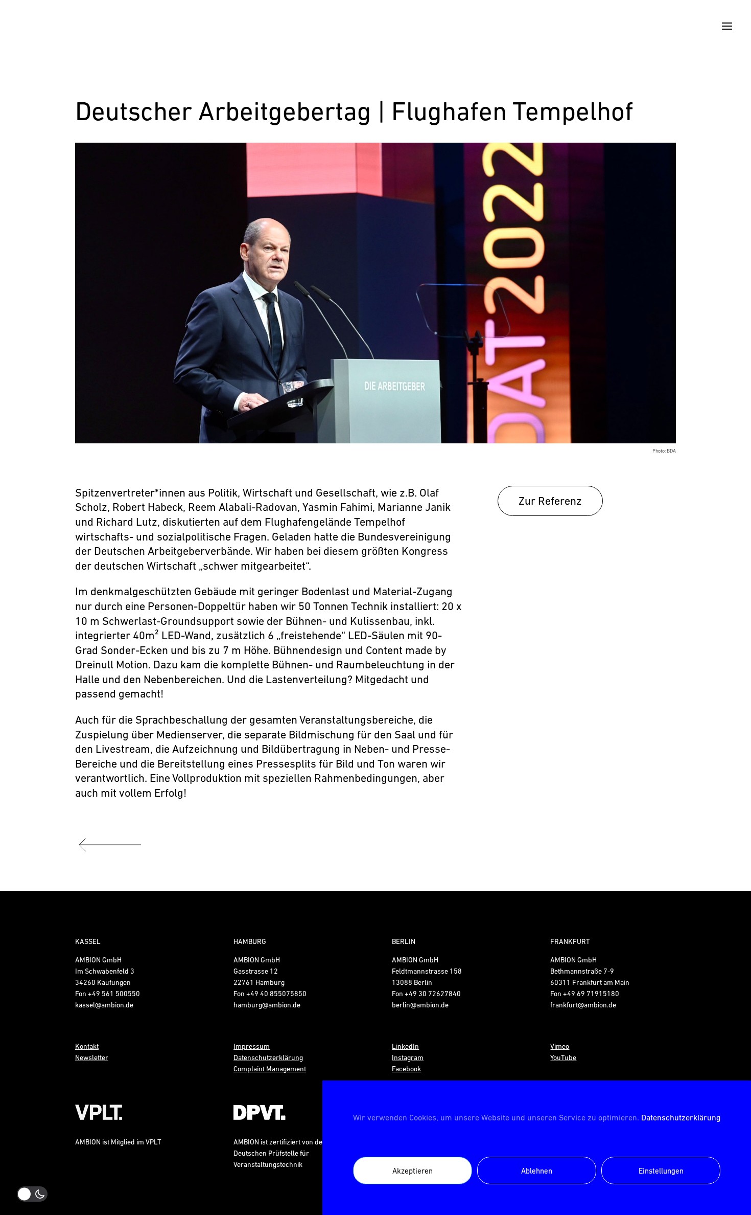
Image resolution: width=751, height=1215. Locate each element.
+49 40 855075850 (276, 993)
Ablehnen (536, 1170)
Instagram (408, 1057)
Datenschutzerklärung (680, 1117)
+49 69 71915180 (591, 993)
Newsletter (91, 1057)
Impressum (251, 1046)
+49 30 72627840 (433, 993)
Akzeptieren (412, 1170)
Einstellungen (661, 1170)
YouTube (563, 1057)
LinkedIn (405, 1046)
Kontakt (87, 1046)
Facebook (406, 1069)
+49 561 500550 (114, 993)
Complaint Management (269, 1069)
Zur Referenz (550, 500)
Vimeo (559, 1046)
